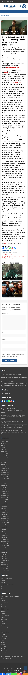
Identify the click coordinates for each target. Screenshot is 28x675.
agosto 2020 (4, 548)
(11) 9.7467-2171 (5, 393)
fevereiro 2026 (5, 453)
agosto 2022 (4, 500)
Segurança (13, 258)
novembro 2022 (5, 495)
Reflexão (3, 638)
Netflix (6, 73)
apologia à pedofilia (12, 67)
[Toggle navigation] (3, 11)
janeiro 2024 (4, 470)
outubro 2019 (4, 569)
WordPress (19, 672)
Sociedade (4, 646)
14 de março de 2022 (7, 252)
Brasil (2, 598)
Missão (3, 582)
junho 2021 (4, 527)
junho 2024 (4, 464)
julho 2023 (3, 483)
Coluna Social (4, 602)
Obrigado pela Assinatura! (7, 584)
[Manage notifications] (24, 671)
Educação (3, 613)
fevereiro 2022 (5, 512)
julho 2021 (3, 525)
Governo (3, 621)
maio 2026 (4, 447)
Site (3, 346)
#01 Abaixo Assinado (6, 578)
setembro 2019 (5, 571)
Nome (4, 332)
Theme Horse (16, 670)
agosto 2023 (4, 481)
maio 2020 (4, 554)
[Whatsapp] (10, 248)
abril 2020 (3, 556)
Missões (3, 625)
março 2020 (4, 558)
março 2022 (4, 510)
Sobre (2, 589)
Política (3, 634)
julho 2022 (3, 502)
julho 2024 (3, 462)
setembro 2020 (5, 546)
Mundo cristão (5, 628)
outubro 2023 (4, 477)
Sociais (3, 644)
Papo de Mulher (5, 632)
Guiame (5, 243)
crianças (4, 256)
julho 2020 (3, 550)
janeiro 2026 (4, 456)
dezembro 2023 (5, 472)
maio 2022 (4, 506)
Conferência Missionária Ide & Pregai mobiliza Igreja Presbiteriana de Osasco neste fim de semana (13, 416)
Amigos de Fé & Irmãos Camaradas (10, 596)
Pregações (4, 636)
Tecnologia (4, 649)
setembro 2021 (5, 523)
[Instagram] (12, 248)
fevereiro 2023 (5, 491)
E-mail (4, 339)
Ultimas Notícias (7, 250)
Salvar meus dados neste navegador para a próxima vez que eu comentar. (13, 355)
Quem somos (4, 587)
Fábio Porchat (17, 82)
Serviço (3, 642)
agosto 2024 (4, 460)
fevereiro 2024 (5, 468)
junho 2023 (4, 485)
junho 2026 (4, 445)
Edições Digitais (5, 609)
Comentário (5, 313)
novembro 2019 (5, 566)
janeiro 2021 (4, 537)
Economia (3, 607)
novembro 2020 (5, 541)
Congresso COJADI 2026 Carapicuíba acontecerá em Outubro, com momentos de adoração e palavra (13, 410)
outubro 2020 (4, 543)
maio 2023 (4, 487)
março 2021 (4, 533)
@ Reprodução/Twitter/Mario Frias (13, 254)
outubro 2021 (4, 520)
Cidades (3, 600)
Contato (3, 580)
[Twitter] (6, 248)
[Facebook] (3, 248)
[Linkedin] (8, 248)
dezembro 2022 (5, 493)
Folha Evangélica (18, 668)
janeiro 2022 (4, 514)
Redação (15, 252)
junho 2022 (4, 504)
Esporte (3, 617)
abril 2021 (3, 531)
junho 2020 (4, 552)
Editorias (3, 611)
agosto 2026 (4, 441)
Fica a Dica (4, 619)
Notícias (3, 630)
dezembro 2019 (5, 564)
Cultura (3, 605)
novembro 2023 (5, 474)
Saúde (2, 640)
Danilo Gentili (10, 256)
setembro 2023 (5, 479)
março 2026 (4, 451)
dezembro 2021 (5, 516)
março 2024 (4, 466)
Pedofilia (8, 258)
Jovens (3, 623)
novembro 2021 (5, 518)
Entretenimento (5, 615)
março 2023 (4, 489)
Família (22, 256)
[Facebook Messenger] (15, 248)
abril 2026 (3, 449)
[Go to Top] (25, 668)
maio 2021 (4, 529)
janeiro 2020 (4, 562)
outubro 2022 (4, 497)
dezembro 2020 (5, 539)
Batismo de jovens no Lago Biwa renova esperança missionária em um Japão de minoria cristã (13, 432)
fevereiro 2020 (5, 560)
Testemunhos (4, 651)
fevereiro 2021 (5, 535)
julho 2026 (3, 443)
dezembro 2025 (5, 458)
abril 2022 (3, 508)
